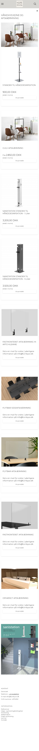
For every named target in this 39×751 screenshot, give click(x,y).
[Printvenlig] (37, 10)
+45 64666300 (14, 694)
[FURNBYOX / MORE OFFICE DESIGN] (19, 4)
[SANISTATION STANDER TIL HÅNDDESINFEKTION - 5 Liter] (19, 257)
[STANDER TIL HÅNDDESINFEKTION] (19, 66)
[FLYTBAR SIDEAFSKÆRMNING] (19, 388)
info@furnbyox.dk (12, 696)
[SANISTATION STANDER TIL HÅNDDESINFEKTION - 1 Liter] (19, 192)
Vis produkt (19, 98)
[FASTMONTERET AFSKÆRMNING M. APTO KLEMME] (19, 322)
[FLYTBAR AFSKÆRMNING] (19, 452)
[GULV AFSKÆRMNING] (19, 129)
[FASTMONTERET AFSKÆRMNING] (19, 515)
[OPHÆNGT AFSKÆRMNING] (19, 579)
